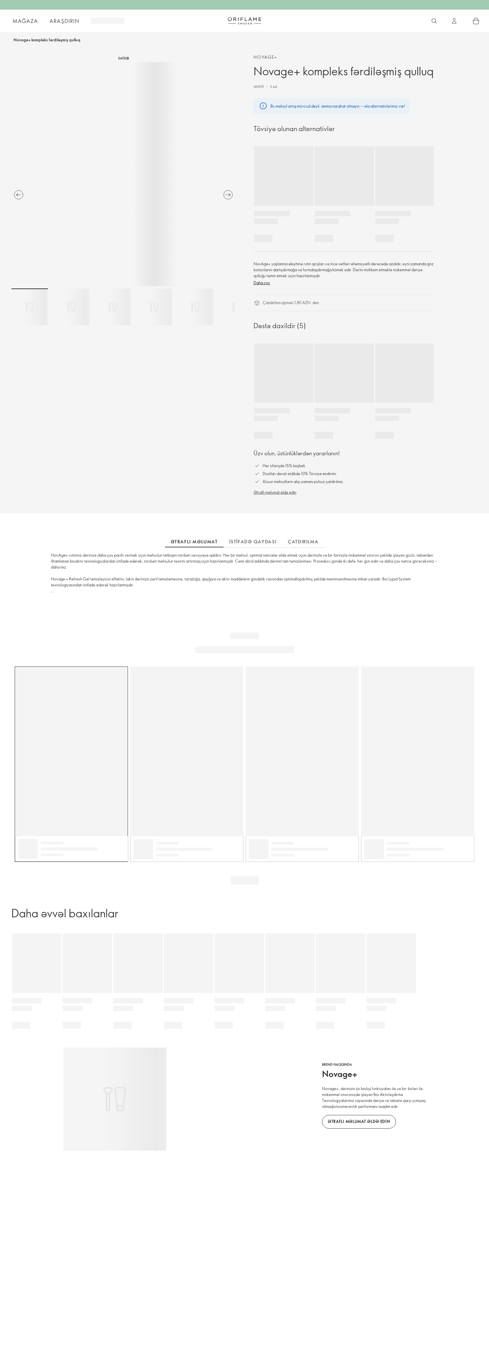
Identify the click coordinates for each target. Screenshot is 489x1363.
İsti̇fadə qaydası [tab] (253, 542)
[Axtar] (434, 21)
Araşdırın (65, 21)
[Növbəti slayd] (228, 194)
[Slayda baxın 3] (112, 307)
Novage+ (265, 57)
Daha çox (262, 282)
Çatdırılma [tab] (303, 542)
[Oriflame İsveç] (244, 21)
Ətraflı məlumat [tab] (194, 542)
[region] (123, 174)
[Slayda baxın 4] (153, 307)
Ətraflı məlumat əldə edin (275, 492)
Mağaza (25, 21)
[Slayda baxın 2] (71, 307)
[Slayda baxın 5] (195, 307)
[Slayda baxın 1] (29, 307)
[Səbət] (476, 21)
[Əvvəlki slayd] (18, 194)
